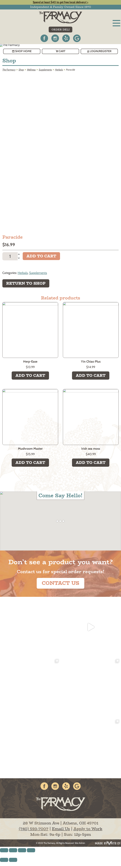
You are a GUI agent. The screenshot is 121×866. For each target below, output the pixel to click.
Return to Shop (26, 283)
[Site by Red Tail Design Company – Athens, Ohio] (107, 843)
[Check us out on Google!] (77, 38)
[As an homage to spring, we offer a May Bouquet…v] (30, 687)
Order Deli (61, 30)
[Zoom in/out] (31, 850)
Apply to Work (87, 829)
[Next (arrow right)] (13, 860)
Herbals (23, 273)
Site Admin (80, 843)
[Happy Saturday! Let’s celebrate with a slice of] (90, 748)
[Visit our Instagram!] (55, 38)
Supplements (38, 273)
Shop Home (23, 51)
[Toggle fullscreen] (22, 850)
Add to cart (41, 256)
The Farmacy (49, 843)
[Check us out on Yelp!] (66, 38)
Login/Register (100, 51)
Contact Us (60, 583)
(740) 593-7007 (33, 829)
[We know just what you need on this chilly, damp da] (30, 748)
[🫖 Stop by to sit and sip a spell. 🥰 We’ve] (90, 627)
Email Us (61, 829)
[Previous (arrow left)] (4, 860)
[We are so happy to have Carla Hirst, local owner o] (90, 687)
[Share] (13, 850)
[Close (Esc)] (4, 850)
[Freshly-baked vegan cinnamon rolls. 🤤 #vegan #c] (30, 627)
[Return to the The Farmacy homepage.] (60, 17)
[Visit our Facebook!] (44, 38)
